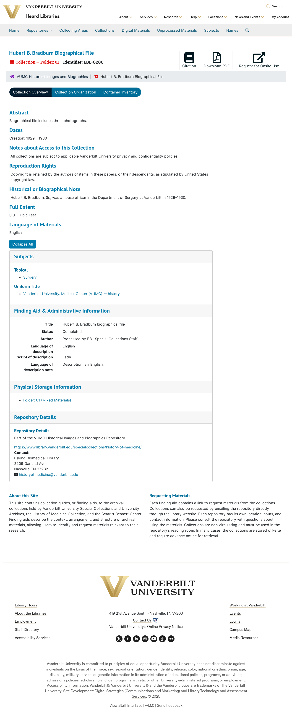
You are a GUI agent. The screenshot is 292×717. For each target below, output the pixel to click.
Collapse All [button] (22, 244)
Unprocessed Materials (177, 30)
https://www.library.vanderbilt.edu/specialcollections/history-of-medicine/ (78, 447)
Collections (105, 30)
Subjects (211, 30)
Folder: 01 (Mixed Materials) (47, 400)
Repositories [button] (38, 30)
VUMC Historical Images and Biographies (52, 76)
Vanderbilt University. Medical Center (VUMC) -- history (71, 293)
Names (232, 30)
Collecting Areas (73, 30)
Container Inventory (120, 92)
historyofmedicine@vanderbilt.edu (48, 474)
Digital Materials (136, 30)
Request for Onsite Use (260, 65)
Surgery (30, 277)
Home (14, 30)
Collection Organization (75, 92)
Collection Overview (30, 92)
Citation (189, 66)
